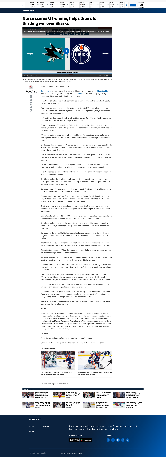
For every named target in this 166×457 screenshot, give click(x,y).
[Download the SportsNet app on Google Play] (86, 440)
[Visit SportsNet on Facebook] (118, 440)
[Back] (23, 5)
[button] (138, 10)
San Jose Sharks (79, 94)
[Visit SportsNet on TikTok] (127, 440)
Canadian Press (31, 91)
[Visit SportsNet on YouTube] (113, 440)
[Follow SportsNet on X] (108, 440)
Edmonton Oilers (103, 91)
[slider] (67, 73)
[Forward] (126, 5)
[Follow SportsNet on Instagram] (122, 440)
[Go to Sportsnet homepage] (28, 10)
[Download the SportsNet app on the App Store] (74, 440)
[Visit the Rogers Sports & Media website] (37, 453)
